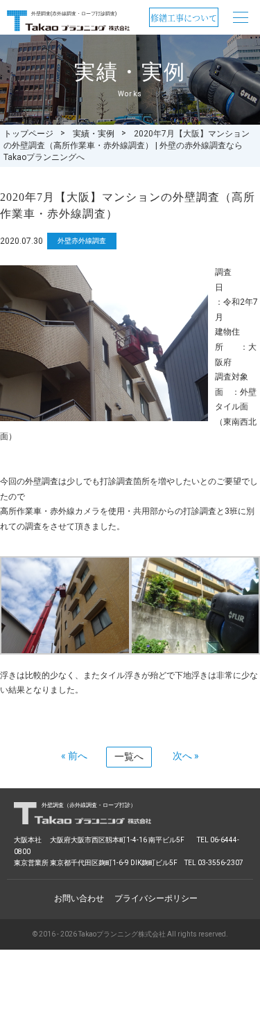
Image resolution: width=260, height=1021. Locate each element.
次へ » (186, 755)
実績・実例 (93, 134)
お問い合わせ (79, 898)
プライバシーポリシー (156, 898)
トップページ (28, 134)
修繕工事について (183, 18)
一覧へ (129, 756)
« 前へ (74, 755)
